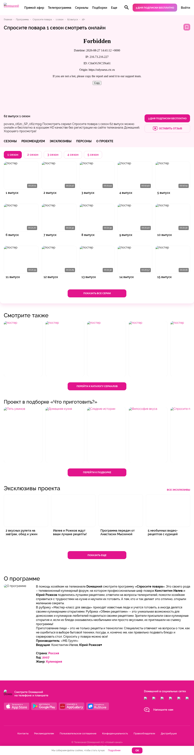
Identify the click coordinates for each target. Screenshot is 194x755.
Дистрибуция (169, 733)
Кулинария (54, 661)
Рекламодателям (44, 733)
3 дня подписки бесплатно (155, 7)
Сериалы (81, 7)
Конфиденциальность (115, 733)
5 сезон (93, 154)
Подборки (99, 7)
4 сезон (72, 154)
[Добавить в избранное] (186, 27)
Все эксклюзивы (178, 489)
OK (137, 750)
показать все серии (97, 293)
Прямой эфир (34, 7)
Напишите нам (163, 709)
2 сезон (32, 154)
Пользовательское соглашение (78, 733)
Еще (114, 7)
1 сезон (24, 116)
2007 (45, 657)
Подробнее (114, 750)
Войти (185, 7)
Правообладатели (144, 733)
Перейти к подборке (97, 472)
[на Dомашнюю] (11, 6)
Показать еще (97, 555)
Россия (53, 653)
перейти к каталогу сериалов (97, 386)
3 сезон (52, 154)
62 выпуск (11, 116)
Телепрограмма (59, 7)
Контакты (22, 733)
